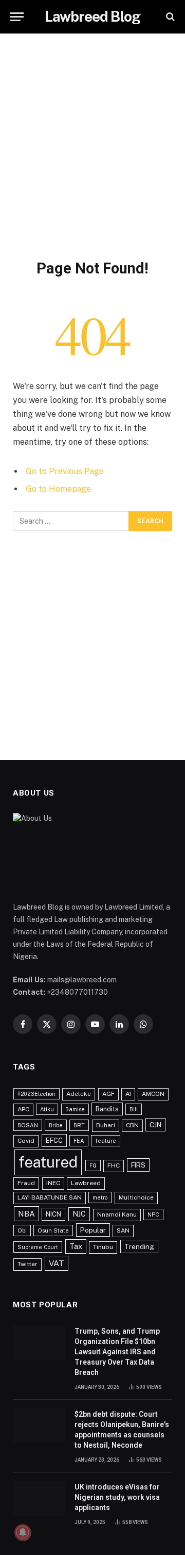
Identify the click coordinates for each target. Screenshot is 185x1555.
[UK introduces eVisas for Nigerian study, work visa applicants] (39, 1498)
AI (128, 1093)
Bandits (107, 1109)
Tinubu (103, 1247)
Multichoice (136, 1197)
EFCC (54, 1140)
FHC (113, 1165)
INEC (53, 1183)
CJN (155, 1125)
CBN (132, 1125)
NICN (53, 1214)
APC (23, 1109)
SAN (123, 1230)
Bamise (75, 1109)
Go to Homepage (58, 489)
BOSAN (27, 1125)
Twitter (27, 1264)
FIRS (138, 1165)
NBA (26, 1213)
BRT (79, 1125)
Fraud (26, 1183)
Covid (25, 1140)
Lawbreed (86, 1183)
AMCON (153, 1093)
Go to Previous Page (65, 471)
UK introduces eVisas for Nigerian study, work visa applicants (117, 1497)
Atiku (47, 1109)
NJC (79, 1214)
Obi (22, 1230)
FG (93, 1165)
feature (105, 1141)
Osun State (53, 1230)
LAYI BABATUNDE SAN (49, 1197)
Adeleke (78, 1093)
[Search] (169, 16)
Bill (134, 1109)
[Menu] (17, 16)
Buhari (105, 1125)
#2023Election (36, 1094)
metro (99, 1197)
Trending (139, 1246)
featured (48, 1162)
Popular (93, 1230)
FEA (78, 1141)
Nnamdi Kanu (117, 1214)
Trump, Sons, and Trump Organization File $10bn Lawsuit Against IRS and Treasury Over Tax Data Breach (117, 1351)
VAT (56, 1263)
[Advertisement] (92, 144)
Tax (75, 1246)
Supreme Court (37, 1247)
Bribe (56, 1125)
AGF (108, 1093)
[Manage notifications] (22, 1532)
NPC (153, 1214)
